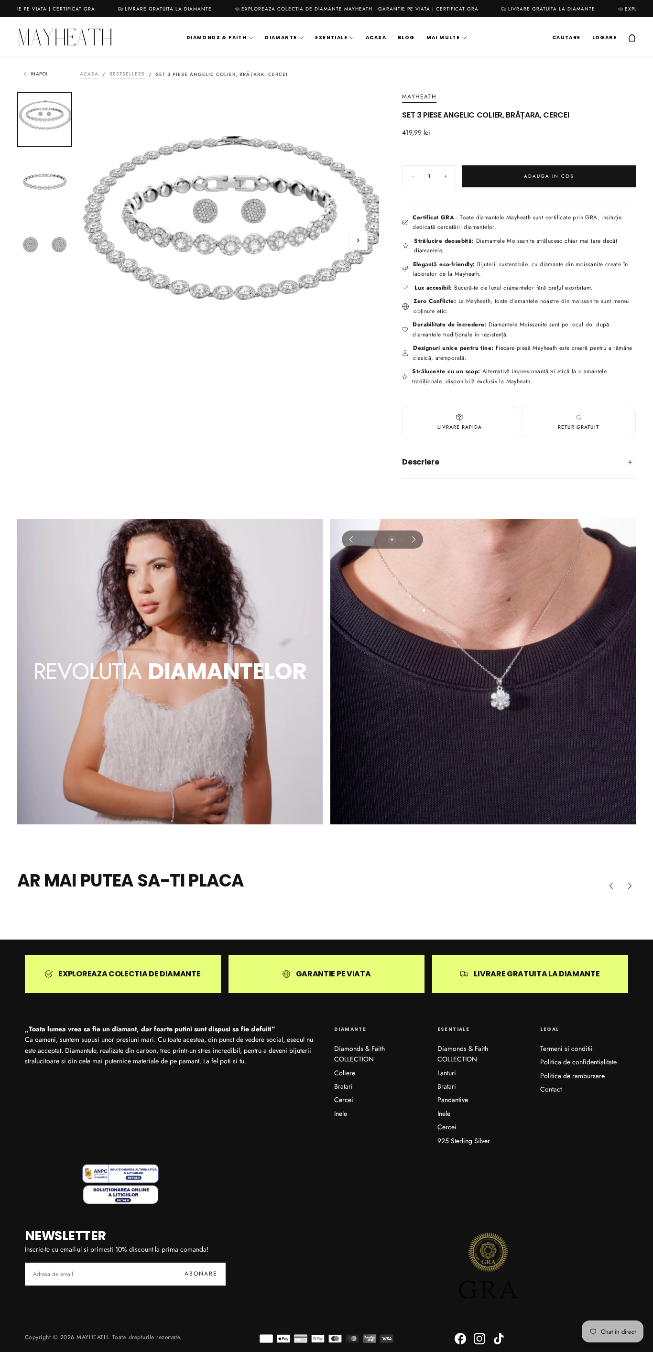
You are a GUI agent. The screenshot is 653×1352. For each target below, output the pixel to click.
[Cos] (632, 38)
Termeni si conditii (566, 1048)
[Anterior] (351, 539)
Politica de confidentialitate (578, 1062)
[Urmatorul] (414, 539)
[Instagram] (479, 1338)
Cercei (343, 1099)
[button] (566, 37)
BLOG (406, 38)
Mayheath (419, 97)
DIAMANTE (281, 38)
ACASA (376, 38)
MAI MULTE (443, 38)
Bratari (343, 1086)
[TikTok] (498, 1338)
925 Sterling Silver (463, 1141)
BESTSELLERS (127, 74)
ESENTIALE (331, 38)
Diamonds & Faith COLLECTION (359, 1054)
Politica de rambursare (572, 1076)
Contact (551, 1089)
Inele (340, 1113)
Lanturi (446, 1073)
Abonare (201, 1273)
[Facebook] (460, 1338)
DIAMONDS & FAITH (216, 38)
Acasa (89, 74)
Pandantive (452, 1099)
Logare (604, 38)
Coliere (344, 1073)
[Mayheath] (120, 1184)
